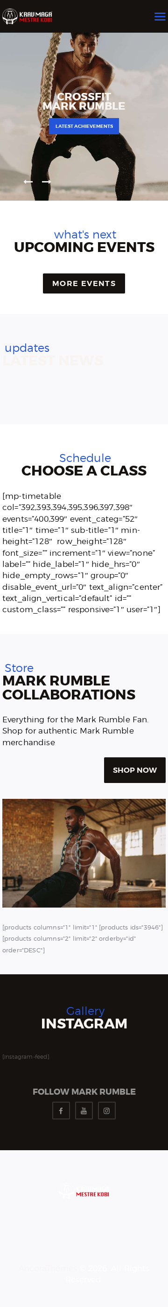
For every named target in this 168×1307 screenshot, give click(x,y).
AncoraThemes (48, 1268)
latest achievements (84, 126)
